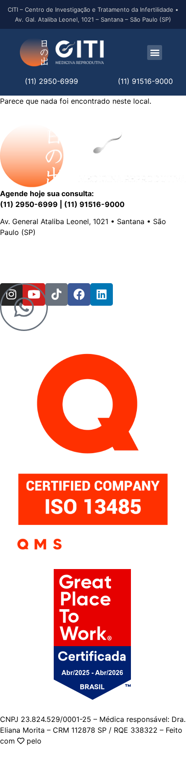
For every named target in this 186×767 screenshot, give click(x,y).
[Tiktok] (56, 294)
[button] (154, 52)
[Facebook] (79, 294)
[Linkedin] (101, 294)
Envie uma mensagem (106, 249)
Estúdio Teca (66, 740)
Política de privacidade (113, 260)
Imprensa (51, 260)
